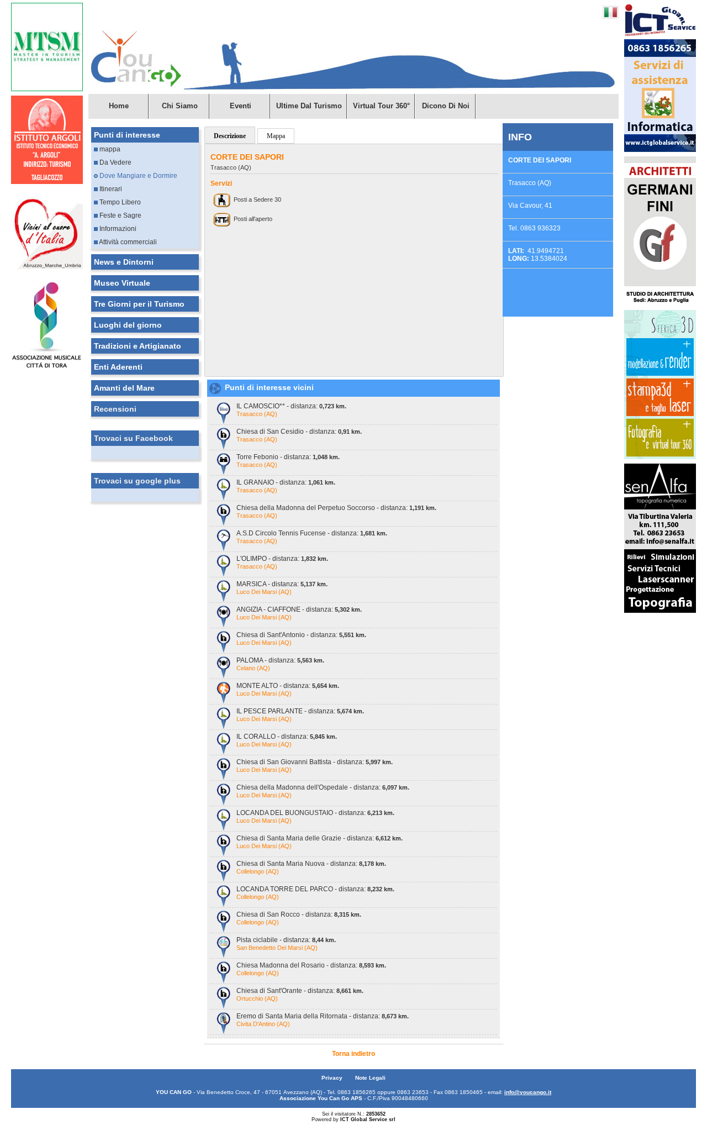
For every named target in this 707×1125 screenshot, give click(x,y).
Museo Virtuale (122, 282)
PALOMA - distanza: (280, 660)
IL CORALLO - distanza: (286, 736)
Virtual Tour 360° (381, 106)
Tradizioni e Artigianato (137, 345)
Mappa (276, 136)
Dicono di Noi (445, 106)
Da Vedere (114, 162)
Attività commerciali (127, 242)
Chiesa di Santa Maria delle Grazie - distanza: (319, 838)
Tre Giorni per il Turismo (139, 303)
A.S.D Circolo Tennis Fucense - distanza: (311, 533)
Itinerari (110, 189)
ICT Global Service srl (367, 1119)
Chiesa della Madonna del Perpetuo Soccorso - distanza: (336, 508)
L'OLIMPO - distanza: (282, 558)
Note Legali (370, 1078)
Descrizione (230, 136)
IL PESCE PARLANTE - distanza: (300, 711)
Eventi (240, 106)
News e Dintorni (124, 261)
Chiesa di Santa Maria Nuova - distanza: (311, 864)
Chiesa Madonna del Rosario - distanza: (311, 965)
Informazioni (117, 229)
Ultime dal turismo (309, 106)
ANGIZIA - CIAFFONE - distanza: (299, 609)
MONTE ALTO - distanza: (287, 686)
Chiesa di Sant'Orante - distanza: (299, 991)
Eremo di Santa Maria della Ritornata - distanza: (322, 1016)
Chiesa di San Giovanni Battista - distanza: (314, 762)
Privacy (332, 1078)
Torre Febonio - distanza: (288, 457)
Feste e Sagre (119, 215)
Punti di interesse (127, 134)
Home (119, 106)
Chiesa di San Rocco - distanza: (298, 914)
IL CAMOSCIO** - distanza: (291, 406)
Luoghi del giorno (128, 324)
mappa (109, 149)
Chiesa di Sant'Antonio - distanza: (301, 635)
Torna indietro (353, 1054)
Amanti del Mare (124, 387)
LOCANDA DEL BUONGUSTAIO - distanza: (315, 813)
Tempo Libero (119, 202)
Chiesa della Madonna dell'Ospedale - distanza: (322, 787)
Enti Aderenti (118, 366)
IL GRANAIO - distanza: (285, 482)
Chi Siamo (180, 106)
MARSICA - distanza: (282, 584)
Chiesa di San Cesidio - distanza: (299, 431)
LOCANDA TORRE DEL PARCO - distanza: (315, 889)
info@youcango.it (527, 1092)
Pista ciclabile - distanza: (286, 940)
